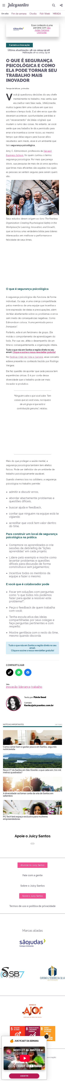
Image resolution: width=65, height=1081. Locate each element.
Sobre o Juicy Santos (32, 885)
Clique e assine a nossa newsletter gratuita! (34, 352)
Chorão (33, 14)
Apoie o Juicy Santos (32, 896)
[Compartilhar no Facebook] (27, 672)
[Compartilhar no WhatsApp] (18, 672)
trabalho (36, 686)
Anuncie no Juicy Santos (32, 865)
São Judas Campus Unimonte (42, 30)
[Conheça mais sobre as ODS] (32, 1033)
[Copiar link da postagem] (9, 672)
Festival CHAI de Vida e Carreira (26, 357)
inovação (12, 686)
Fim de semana (18, 14)
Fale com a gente (33, 875)
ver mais (58, 724)
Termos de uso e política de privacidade (32, 906)
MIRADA (57, 14)
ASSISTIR (24, 1076)
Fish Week (45, 14)
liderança (24, 686)
